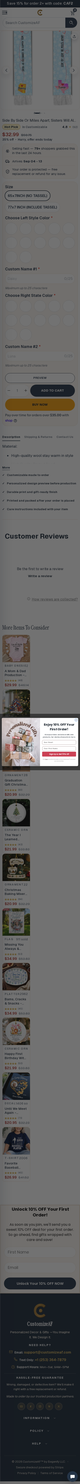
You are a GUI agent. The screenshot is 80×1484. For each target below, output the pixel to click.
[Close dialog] (76, 720)
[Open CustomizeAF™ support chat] (72, 1476)
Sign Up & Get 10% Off (59, 754)
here (46, 759)
